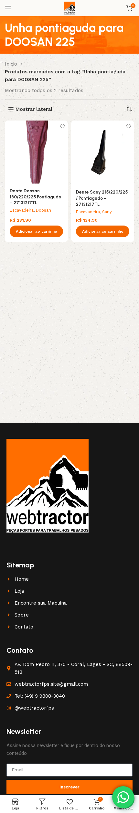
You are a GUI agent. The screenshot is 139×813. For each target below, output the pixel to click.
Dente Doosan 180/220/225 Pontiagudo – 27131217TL (35, 197)
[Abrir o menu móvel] (8, 8)
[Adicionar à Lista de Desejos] (62, 126)
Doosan (43, 210)
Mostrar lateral (34, 109)
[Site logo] (69, 8)
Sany (107, 211)
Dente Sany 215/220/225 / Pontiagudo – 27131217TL (102, 198)
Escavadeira (22, 210)
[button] (36, 231)
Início (12, 64)
